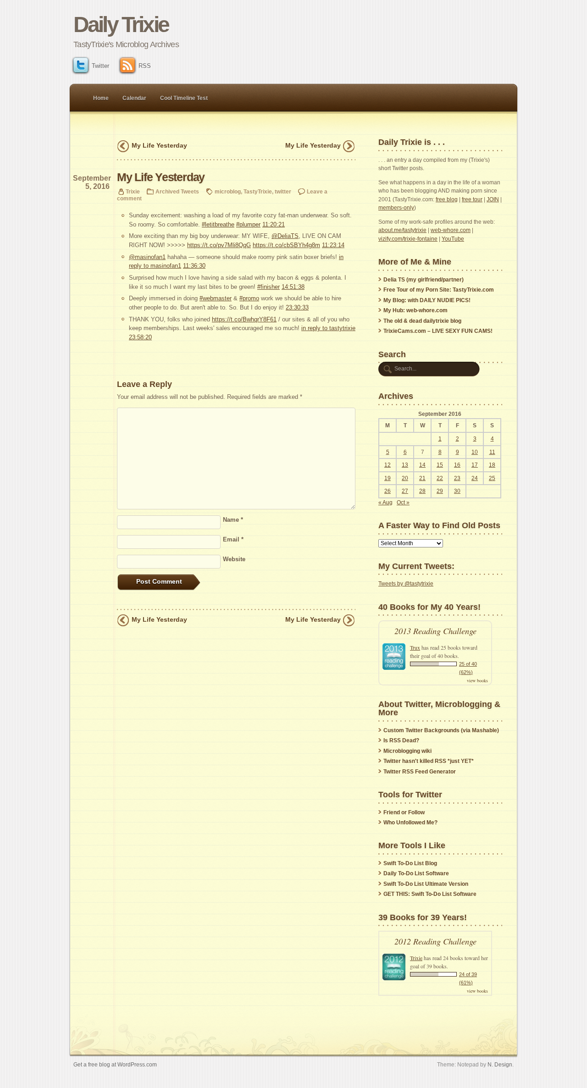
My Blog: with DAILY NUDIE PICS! (427, 300)
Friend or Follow (404, 812)
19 (387, 478)
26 (387, 491)
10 (474, 452)
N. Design (499, 1064)
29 (440, 491)
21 (422, 478)
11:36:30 (194, 265)
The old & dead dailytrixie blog (422, 321)
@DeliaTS (285, 235)
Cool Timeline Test (184, 98)
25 (492, 478)
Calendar (134, 98)
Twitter (100, 65)
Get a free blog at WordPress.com (115, 1064)
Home (101, 98)
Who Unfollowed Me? (410, 822)
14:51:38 (293, 286)
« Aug (385, 502)
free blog (447, 199)
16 (457, 465)
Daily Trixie (120, 24)
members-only (396, 207)
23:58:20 (140, 337)
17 (474, 465)
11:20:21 (273, 224)
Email (233, 539)
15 (440, 465)
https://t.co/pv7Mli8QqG (219, 245)
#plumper (248, 224)
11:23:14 (333, 245)
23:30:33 (297, 307)
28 (422, 491)
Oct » (403, 502)
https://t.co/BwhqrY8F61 (244, 319)
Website (234, 559)
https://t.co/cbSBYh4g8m (286, 245)
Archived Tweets (177, 191)
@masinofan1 (147, 257)
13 (405, 465)
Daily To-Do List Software (416, 873)
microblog (228, 191)
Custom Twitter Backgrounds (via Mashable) (441, 730)
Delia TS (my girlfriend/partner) (423, 279)
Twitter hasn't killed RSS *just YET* (428, 761)
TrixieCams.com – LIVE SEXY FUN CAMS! (438, 331)
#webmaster (215, 298)
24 (474, 478)
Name (233, 519)
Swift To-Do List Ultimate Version (425, 884)
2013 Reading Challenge (435, 630)
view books (477, 680)
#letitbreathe (218, 224)
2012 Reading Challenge (435, 941)
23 (457, 478)
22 (440, 478)
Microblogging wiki (407, 751)
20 (405, 478)
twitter (283, 191)
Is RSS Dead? (401, 740)
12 (387, 465)
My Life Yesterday (159, 145)
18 (492, 465)
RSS (144, 65)
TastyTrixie (258, 191)
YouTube (453, 239)
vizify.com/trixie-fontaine (407, 239)
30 (457, 491)
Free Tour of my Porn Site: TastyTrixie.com (438, 290)
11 (492, 452)
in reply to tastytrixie (328, 328)
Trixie (133, 191)
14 (422, 465)
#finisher (268, 286)
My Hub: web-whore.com (415, 310)
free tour (472, 199)
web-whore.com (451, 230)
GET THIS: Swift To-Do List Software (429, 894)
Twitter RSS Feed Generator (419, 771)
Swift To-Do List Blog (410, 863)
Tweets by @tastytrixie (405, 583)
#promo (249, 298)
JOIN (493, 199)
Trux (415, 647)
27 (405, 491)
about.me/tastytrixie (402, 230)
